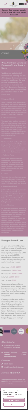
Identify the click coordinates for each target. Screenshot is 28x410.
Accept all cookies (14, 400)
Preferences (14, 405)
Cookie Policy (10, 396)
